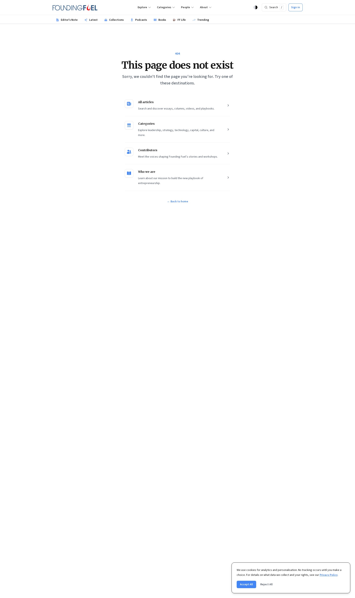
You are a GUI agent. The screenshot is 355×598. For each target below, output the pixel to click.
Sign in (295, 7)
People (185, 7)
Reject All (266, 584)
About (204, 7)
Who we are (146, 172)
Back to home (177, 201)
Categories (164, 7)
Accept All (246, 584)
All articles (146, 102)
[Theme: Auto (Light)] (255, 7)
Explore (142, 7)
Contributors (147, 150)
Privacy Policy (329, 575)
